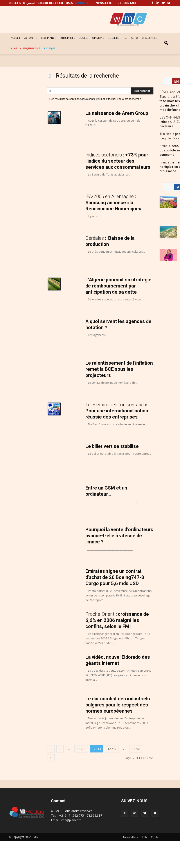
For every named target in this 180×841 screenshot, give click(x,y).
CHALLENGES (149, 37)
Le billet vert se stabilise (112, 446)
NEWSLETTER (104, 3)
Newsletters (130, 837)
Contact (156, 837)
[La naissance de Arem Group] (54, 117)
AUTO (134, 37)
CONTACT (130, 3)
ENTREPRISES (67, 37)
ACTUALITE (30, 37)
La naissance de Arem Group (116, 113)
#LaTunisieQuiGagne (25, 48)
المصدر (31, 3)
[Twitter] (163, 3)
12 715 (112, 749)
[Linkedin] (157, 3)
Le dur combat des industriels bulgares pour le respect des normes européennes (117, 705)
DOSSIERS (113, 37)
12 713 (81, 749)
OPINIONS (98, 37)
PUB (118, 3)
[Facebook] (152, 3)
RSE (125, 37)
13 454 (136, 749)
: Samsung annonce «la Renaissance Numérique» (113, 202)
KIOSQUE (49, 48)
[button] (166, 43)
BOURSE (83, 37)
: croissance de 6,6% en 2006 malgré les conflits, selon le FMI (117, 620)
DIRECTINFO (17, 3)
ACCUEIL (15, 37)
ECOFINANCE (48, 37)
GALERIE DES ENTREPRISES (55, 3)
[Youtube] (168, 3)
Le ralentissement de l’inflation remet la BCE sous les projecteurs (119, 369)
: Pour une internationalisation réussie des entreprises (118, 411)
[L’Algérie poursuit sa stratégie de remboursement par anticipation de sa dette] (54, 284)
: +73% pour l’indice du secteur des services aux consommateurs (117, 161)
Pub (144, 837)
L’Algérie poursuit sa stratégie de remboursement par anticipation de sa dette (118, 286)
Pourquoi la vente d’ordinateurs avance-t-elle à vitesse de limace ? (119, 536)
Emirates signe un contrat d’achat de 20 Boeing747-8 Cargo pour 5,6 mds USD (114, 577)
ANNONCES (82, 3)
